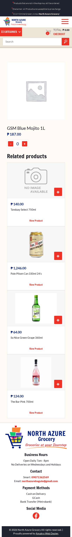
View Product (36, 220)
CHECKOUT (59, 34)
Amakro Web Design (47, 533)
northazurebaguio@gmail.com (40, 481)
